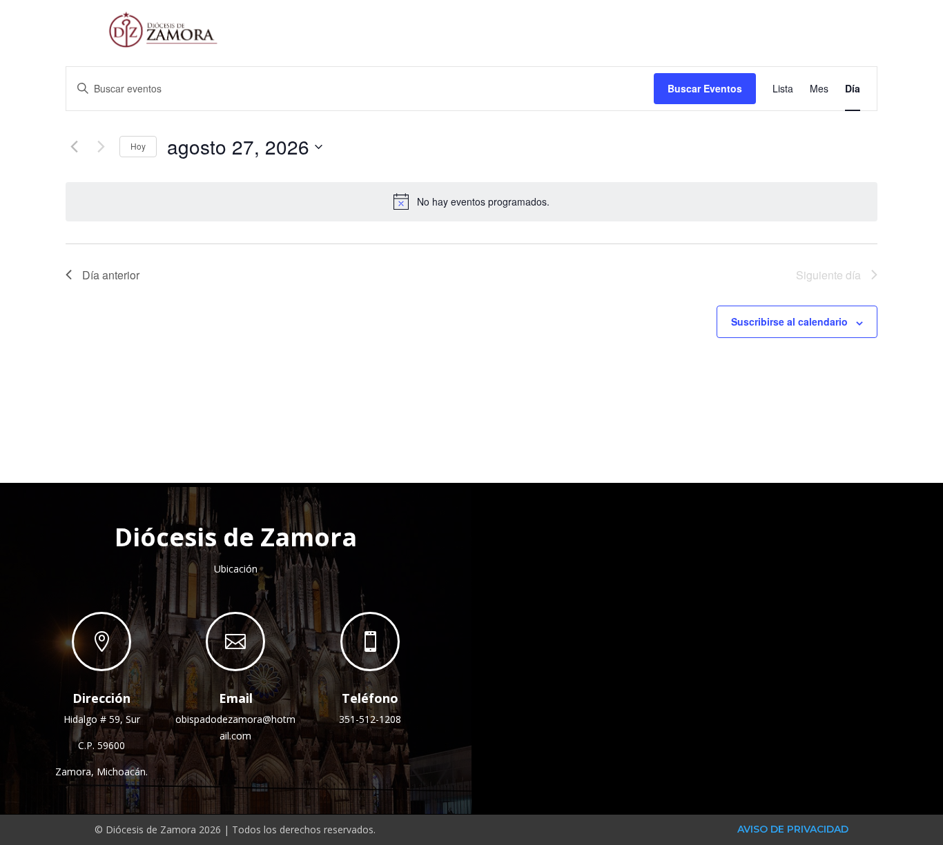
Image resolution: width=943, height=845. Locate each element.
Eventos (732, 28)
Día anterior (110, 275)
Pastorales (636, 28)
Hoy (138, 146)
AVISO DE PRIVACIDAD (792, 829)
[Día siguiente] (101, 147)
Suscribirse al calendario (789, 321)
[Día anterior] (74, 147)
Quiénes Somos (518, 28)
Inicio (435, 28)
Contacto (810, 28)
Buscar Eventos (705, 88)
